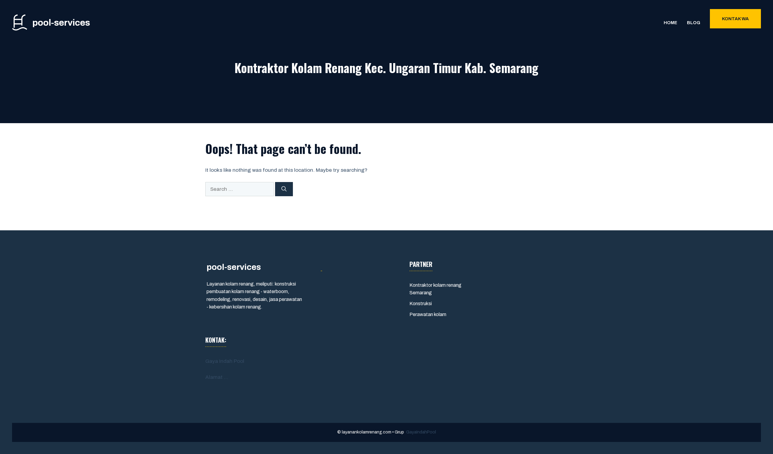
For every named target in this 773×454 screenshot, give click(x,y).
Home (670, 22)
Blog (693, 22)
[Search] (284, 189)
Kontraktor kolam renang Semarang (435, 289)
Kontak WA (735, 18)
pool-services (61, 22)
